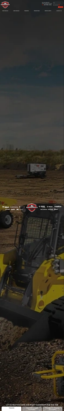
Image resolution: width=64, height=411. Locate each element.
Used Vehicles (16, 10)
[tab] (11, 409)
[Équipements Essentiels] (5, 4)
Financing (26, 10)
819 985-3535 (48, 4)
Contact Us (59, 10)
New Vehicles (5, 10)
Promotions (37, 10)
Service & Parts (48, 10)
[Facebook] (59, 5)
